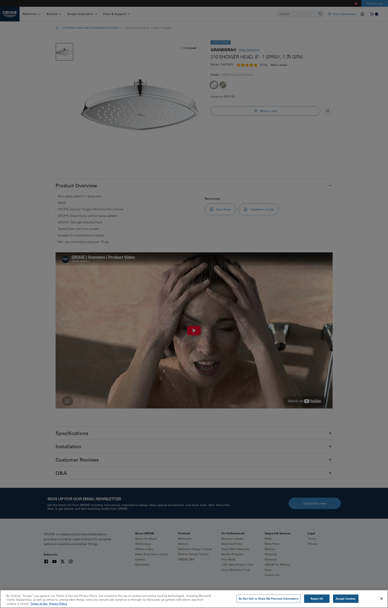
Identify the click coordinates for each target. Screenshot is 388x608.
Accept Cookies (346, 598)
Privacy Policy (58, 603)
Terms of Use (39, 603)
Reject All (317, 598)
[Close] (381, 598)
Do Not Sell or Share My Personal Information (268, 598)
